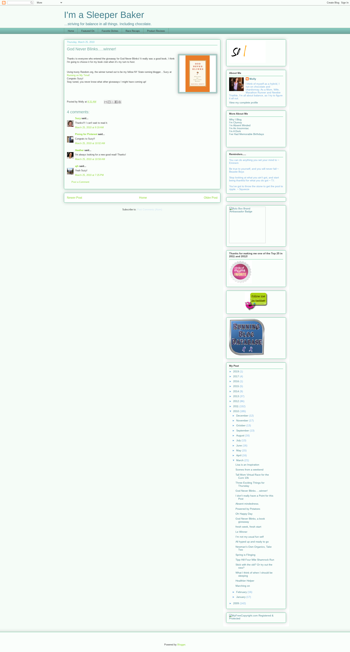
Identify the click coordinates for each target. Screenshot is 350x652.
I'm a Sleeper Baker (104, 15)
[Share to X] (112, 102)
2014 (236, 391)
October (241, 425)
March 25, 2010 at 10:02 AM (90, 143)
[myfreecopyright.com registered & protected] (256, 618)
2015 (236, 386)
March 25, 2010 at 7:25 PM (89, 175)
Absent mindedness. (247, 503)
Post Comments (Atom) (149, 209)
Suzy (78, 118)
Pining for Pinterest (86, 134)
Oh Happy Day (244, 513)
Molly (252, 78)
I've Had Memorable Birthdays (246, 134)
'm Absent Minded (240, 125)
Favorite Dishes (110, 31)
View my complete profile (243, 102)
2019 (236, 371)
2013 (236, 396)
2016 (236, 381)
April (239, 455)
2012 (236, 401)
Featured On (87, 31)
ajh (77, 166)
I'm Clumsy (235, 122)
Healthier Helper (245, 580)
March (240, 460)
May (239, 450)
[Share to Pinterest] (119, 102)
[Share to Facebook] (116, 102)
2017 (236, 376)
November (242, 420)
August (240, 435)
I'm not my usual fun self (250, 536)
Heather (79, 150)
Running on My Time (78, 75)
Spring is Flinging (245, 554)
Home (71, 31)
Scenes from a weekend (249, 469)
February (242, 592)
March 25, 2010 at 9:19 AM (89, 127)
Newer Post (74, 197)
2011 (236, 406)
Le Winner (241, 531)
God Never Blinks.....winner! (252, 490)
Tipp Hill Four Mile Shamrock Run (255, 559)
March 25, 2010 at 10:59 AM (90, 159)
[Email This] (106, 102)
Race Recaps (133, 31)
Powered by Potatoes (248, 508)
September (243, 430)
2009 (236, 603)
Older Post (210, 197)
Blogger (181, 644)
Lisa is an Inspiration (247, 464)
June (239, 445)
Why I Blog (235, 119)
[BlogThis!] (109, 102)
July (239, 440)
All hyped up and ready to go (252, 541)
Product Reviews (156, 31)
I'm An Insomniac (239, 128)
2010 (236, 411)
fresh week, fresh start (248, 526)
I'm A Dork (235, 131)
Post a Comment (80, 182)
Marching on (243, 585)
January (241, 596)
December (242, 415)
